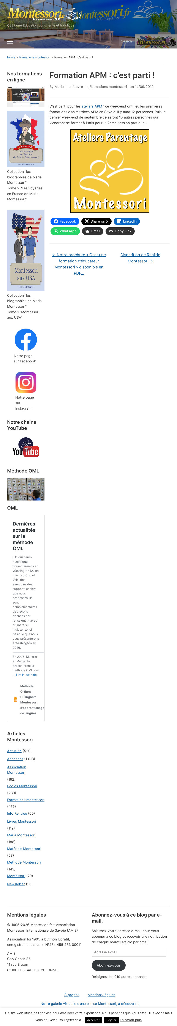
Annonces (15, 759)
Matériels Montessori (24, 849)
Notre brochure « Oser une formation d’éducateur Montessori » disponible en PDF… (79, 264)
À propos (71, 995)
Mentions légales (101, 995)
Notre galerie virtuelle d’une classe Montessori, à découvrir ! (90, 1003)
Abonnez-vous (108, 965)
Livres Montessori (21, 821)
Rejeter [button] (111, 1020)
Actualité (14, 751)
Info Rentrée (17, 813)
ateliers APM (92, 106)
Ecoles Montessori (22, 786)
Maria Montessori (21, 835)
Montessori (16, 876)
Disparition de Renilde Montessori (140, 258)
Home (11, 57)
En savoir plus (131, 1020)
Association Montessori (16, 770)
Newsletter (16, 884)
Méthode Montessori (24, 862)
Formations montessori (34, 57)
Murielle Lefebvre (69, 86)
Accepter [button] (93, 1020)
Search (164, 41)
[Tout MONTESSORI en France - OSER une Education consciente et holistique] (44, 13)
